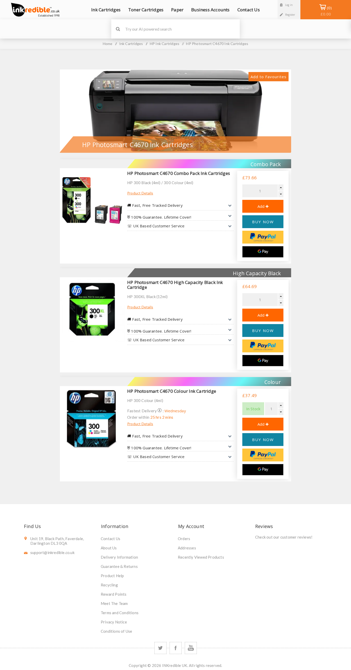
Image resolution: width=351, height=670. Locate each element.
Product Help (112, 575)
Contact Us (110, 538)
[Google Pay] (262, 251)
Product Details (140, 193)
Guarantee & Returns (119, 566)
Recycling (109, 585)
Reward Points (114, 594)
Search (117, 29)
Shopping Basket (325, 10)
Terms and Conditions (119, 612)
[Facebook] (176, 648)
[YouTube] (191, 648)
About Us (109, 548)
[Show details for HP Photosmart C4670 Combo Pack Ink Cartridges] (92, 200)
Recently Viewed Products (201, 557)
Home (108, 43)
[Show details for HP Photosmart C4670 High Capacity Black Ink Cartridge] (92, 309)
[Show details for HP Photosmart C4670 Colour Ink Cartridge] (92, 418)
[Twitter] (160, 648)
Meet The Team (114, 603)
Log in (289, 5)
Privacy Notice (114, 622)
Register (290, 14)
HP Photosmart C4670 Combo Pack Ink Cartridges (178, 173)
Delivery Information (119, 557)
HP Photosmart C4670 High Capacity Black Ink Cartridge (175, 284)
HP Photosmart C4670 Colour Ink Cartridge (171, 391)
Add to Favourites (269, 76)
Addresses (187, 548)
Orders (184, 538)
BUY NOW (263, 221)
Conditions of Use (116, 631)
